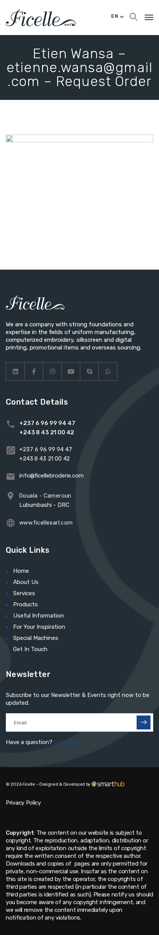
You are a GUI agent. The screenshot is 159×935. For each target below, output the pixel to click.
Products (25, 604)
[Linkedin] (15, 371)
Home (21, 570)
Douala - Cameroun (45, 495)
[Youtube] (71, 371)
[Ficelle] (41, 17)
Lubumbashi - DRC (44, 504)
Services (24, 593)
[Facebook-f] (34, 371)
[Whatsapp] (108, 371)
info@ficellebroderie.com (51, 475)
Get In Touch (30, 649)
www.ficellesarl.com (46, 522)
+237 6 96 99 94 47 (47, 423)
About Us (26, 582)
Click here (66, 742)
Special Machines (35, 638)
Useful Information (38, 615)
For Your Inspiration (39, 626)
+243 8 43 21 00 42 (46, 432)
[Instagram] (52, 371)
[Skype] (89, 371)
